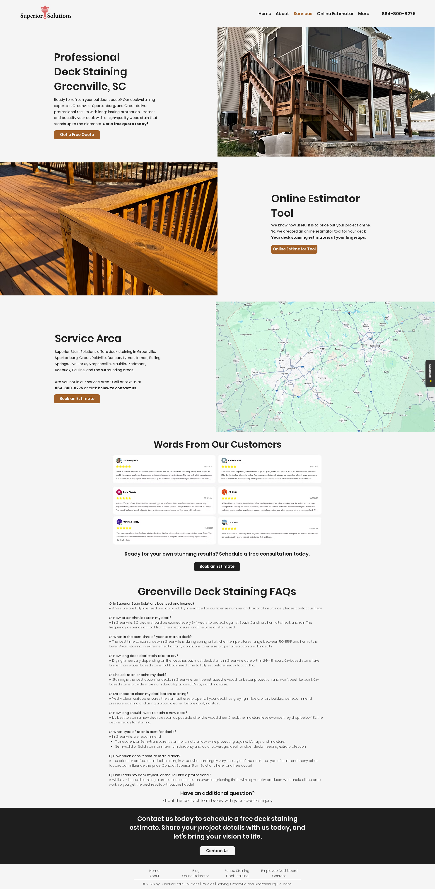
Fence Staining (237, 870)
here (318, 608)
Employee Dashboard (279, 870)
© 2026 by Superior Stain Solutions (171, 884)
